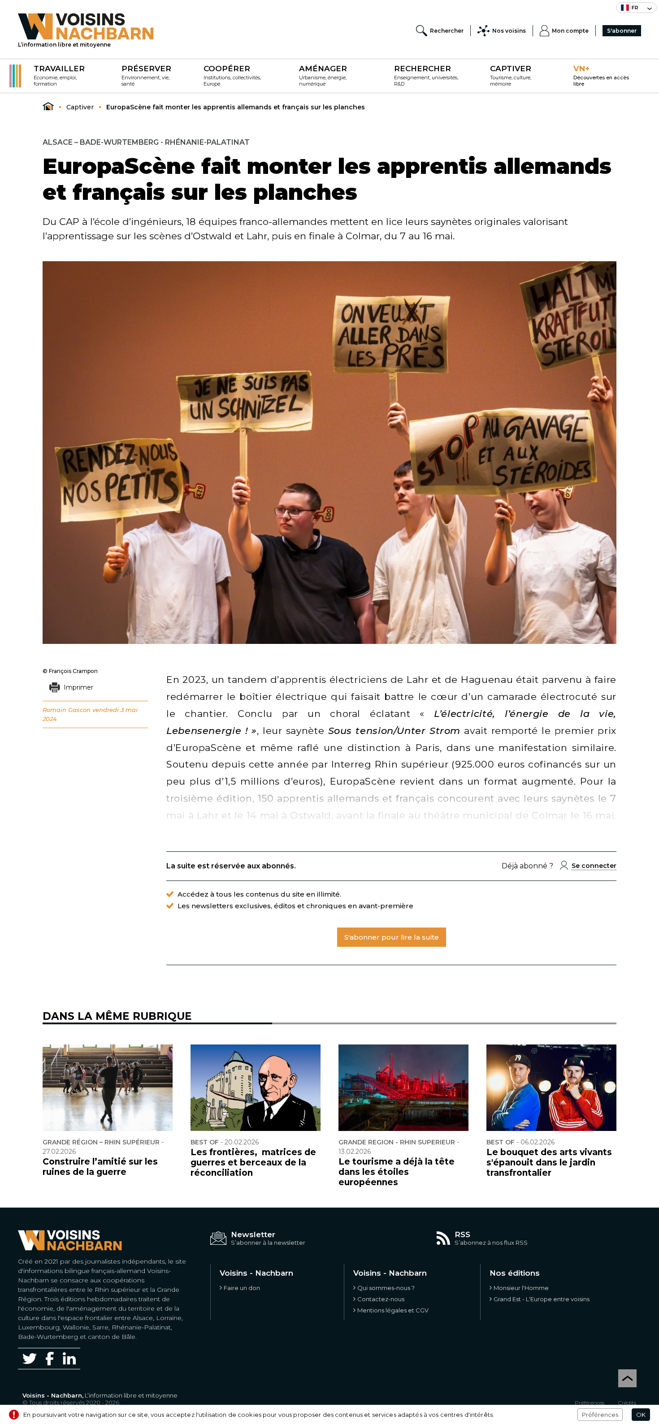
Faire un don (242, 1287)
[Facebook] (50, 1358)
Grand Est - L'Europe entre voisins (542, 1299)
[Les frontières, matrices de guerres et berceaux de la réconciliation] (256, 1087)
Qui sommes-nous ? (386, 1287)
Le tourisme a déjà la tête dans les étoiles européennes (396, 1171)
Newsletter (253, 1234)
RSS (462, 1234)
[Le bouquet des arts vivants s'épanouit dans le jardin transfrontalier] (551, 1087)
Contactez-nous (380, 1299)
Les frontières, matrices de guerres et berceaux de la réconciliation (253, 1162)
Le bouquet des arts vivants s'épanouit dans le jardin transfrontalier (549, 1162)
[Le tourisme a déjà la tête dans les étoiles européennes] (403, 1087)
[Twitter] (29, 1358)
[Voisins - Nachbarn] (48, 106)
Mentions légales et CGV (393, 1310)
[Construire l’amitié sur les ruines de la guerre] (108, 1087)
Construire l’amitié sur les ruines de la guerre (100, 1166)
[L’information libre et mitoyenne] (86, 26)
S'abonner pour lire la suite (391, 937)
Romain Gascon (67, 709)
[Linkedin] (69, 1358)
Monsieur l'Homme (521, 1287)
